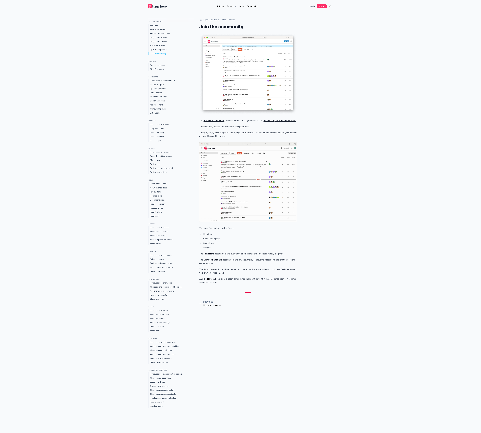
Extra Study (155, 113)
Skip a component (157, 271)
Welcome (154, 25)
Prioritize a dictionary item (161, 358)
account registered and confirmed (280, 120)
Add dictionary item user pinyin (163, 354)
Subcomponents (157, 259)
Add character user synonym (162, 291)
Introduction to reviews (160, 152)
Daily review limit (157, 402)
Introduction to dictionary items (163, 342)
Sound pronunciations (159, 231)
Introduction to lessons (159, 124)
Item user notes (156, 208)
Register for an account (160, 33)
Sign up (321, 6)
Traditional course (157, 65)
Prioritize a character (159, 295)
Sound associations (158, 235)
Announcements (157, 105)
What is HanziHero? (158, 29)
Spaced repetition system (161, 156)
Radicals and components (161, 263)
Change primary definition (161, 350)
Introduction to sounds (159, 227)
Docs (241, 6)
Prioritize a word (157, 327)
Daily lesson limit (157, 128)
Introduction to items (158, 184)
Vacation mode (156, 406)
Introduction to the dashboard (162, 81)
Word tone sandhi (157, 318)
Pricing (220, 6)
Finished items (156, 196)
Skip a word (155, 331)
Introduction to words (159, 310)
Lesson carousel (157, 136)
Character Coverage (158, 97)
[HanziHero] (157, 6)
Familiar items (155, 192)
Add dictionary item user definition (164, 346)
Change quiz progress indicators (163, 394)
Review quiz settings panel (161, 168)
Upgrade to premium (158, 49)
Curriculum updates (158, 109)
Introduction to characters (161, 283)
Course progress (157, 85)
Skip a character (157, 299)
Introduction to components (161, 255)
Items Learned (156, 93)
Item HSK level (156, 212)
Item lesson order (157, 204)
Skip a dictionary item (159, 362)
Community (252, 6)
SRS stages (155, 160)
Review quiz (155, 164)
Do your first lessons (158, 37)
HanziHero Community (214, 120)
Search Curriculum (157, 101)
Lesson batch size (157, 382)
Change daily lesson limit (160, 378)
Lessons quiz (155, 140)
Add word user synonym (160, 322)
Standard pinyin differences (161, 240)
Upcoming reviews (158, 89)
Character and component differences (166, 287)
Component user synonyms (161, 267)
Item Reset (154, 216)
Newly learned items (158, 188)
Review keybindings (158, 172)
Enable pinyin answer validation (163, 398)
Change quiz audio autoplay (162, 390)
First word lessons (157, 45)
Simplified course (157, 69)
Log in (312, 6)
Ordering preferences (159, 386)
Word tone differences (159, 314)
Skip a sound (155, 244)
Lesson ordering (157, 132)
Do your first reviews (159, 41)
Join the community (158, 53)
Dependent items (157, 200)
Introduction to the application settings (166, 374)
